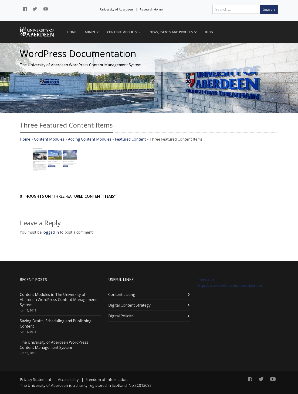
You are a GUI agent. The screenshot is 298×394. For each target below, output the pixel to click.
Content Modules (122, 32)
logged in (51, 232)
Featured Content (130, 139)
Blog (209, 32)
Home (71, 32)
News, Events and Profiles (171, 32)
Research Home (151, 9)
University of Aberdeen (116, 9)
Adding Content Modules (89, 139)
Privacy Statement (35, 379)
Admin (90, 32)
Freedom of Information (106, 379)
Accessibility (68, 379)
